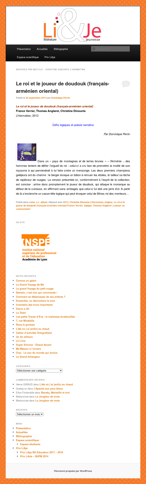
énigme (109, 202)
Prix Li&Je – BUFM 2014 (34, 456)
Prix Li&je (49, 57)
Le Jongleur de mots (47, 396)
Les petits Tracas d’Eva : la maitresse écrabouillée (45, 316)
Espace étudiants (30, 444)
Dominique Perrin (60, 97)
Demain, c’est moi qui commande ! (36, 292)
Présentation (24, 49)
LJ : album (41, 202)
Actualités (42, 49)
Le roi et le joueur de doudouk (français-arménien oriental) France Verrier (70, 203)
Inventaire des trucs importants (34, 304)
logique (88, 205)
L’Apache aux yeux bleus (48, 388)
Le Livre (20, 340)
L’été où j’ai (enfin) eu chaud (32, 329)
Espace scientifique (28, 57)
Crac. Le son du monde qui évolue (36, 352)
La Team (21, 312)
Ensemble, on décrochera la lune (35, 300)
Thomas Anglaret (102, 205)
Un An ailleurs (24, 336)
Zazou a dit (22, 308)
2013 (65, 202)
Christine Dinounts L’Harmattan (86, 202)
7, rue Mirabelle (25, 320)
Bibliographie (61, 49)
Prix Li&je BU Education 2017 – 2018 (41, 452)
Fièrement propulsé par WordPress (73, 471)
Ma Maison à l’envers (28, 348)
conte (32, 202)
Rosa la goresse (25, 324)
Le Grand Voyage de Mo (30, 284)
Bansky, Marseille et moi (55, 392)
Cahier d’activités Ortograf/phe (34, 332)
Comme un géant (26, 280)
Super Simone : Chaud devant (33, 344)
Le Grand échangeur (28, 356)
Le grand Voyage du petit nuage (34, 288)
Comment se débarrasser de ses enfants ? (40, 296)
